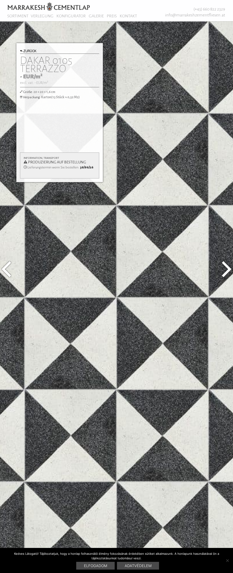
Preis (112, 16)
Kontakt (128, 16)
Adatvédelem (138, 565)
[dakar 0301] (226, 269)
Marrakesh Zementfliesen (48, 6)
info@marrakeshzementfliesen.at (195, 15)
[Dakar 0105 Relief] (6, 269)
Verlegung (42, 16)
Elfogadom (95, 565)
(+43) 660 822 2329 (209, 9)
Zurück (29, 51)
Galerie (96, 16)
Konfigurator (71, 16)
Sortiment (17, 16)
